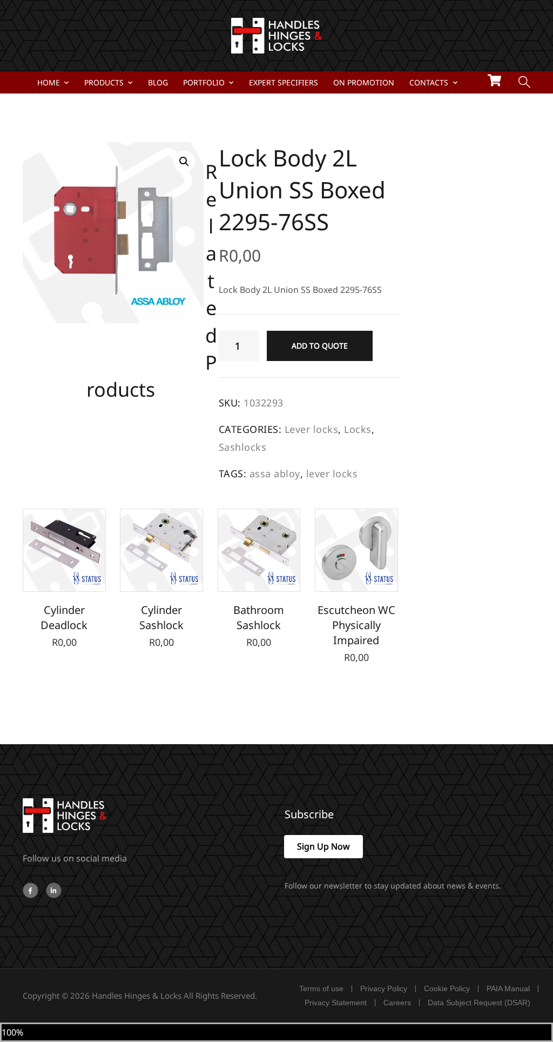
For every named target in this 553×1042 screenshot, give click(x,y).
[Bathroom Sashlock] (259, 550)
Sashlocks (243, 446)
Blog (158, 82)
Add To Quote (320, 345)
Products (104, 82)
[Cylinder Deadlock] (64, 550)
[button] (184, 161)
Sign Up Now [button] (323, 846)
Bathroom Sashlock (258, 617)
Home (48, 82)
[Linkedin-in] (54, 890)
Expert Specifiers (283, 82)
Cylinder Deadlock (64, 617)
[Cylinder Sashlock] (161, 550)
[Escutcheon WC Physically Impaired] (356, 550)
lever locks (332, 473)
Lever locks (312, 429)
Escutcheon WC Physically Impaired (356, 625)
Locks (358, 429)
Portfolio (204, 82)
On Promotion (363, 82)
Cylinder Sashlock (161, 617)
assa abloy (274, 473)
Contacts (428, 82)
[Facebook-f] (30, 890)
